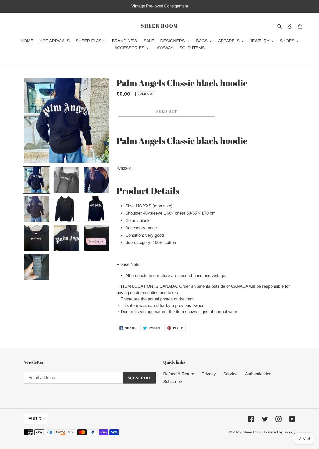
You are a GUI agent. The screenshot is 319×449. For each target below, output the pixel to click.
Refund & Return (178, 374)
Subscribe (172, 381)
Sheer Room (159, 26)
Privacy (209, 374)
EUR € (34, 418)
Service (230, 374)
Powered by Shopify (279, 432)
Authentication (258, 374)
